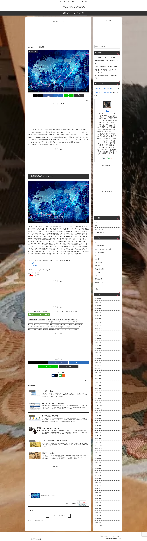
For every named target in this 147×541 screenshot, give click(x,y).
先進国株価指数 (79, 324)
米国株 (58, 329)
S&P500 (57, 319)
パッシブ (37, 324)
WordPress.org (99, 232)
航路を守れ (64, 329)
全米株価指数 (52, 326)
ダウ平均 (31, 324)
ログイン (97, 222)
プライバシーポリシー (114, 536)
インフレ (65, 321)
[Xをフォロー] (56, 375)
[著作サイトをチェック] (53, 375)
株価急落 (52, 329)
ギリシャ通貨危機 (73, 321)
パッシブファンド (45, 324)
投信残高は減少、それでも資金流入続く (106, 62)
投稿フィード (99, 226)
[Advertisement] (58, 33)
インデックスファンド (34, 321)
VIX (70, 319)
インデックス (76, 319)
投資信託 (78, 326)
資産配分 (70, 329)
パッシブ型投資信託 (55, 324)
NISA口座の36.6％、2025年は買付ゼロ (107, 66)
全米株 (45, 326)
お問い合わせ (104, 536)
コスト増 (81, 321)
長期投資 (76, 329)
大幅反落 (59, 326)
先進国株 (72, 324)
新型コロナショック (33, 329)
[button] (79, 95)
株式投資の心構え (33, 319)
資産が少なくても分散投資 (102, 88)
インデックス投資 (57, 321)
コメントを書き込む (58, 515)
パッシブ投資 (65, 324)
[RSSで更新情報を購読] (63, 375)
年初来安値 (66, 326)
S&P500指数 (64, 319)
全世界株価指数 (38, 326)
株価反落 (46, 329)
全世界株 (31, 326)
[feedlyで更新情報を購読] (60, 375)
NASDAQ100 (50, 319)
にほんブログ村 (32, 265)
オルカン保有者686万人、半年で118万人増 (107, 77)
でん (114, 88)
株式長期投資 (42, 319)
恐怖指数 (72, 326)
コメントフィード (100, 229)
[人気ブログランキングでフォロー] (39, 314)
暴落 (41, 329)
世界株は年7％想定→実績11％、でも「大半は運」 (106, 71)
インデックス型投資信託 (46, 321)
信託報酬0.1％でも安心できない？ (105, 57)
